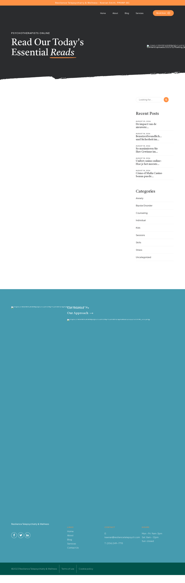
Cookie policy (86, 568)
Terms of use (67, 568)
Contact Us (73, 547)
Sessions (140, 235)
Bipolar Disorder (144, 205)
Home (103, 13)
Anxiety (139, 198)
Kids (138, 227)
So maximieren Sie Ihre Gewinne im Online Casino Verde (148, 152)
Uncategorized (143, 257)
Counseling (142, 213)
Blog (127, 13)
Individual (141, 220)
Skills (138, 242)
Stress (139, 249)
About (115, 13)
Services (139, 13)
